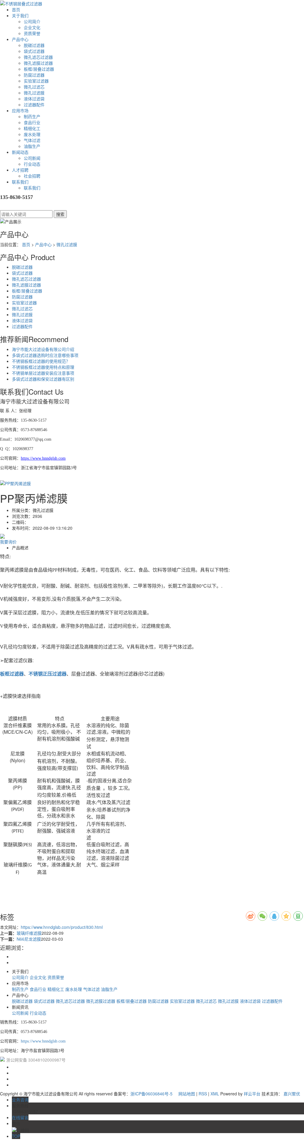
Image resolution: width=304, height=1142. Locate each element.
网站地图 (186, 1094)
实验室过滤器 (36, 81)
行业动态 (32, 164)
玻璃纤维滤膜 (29, 933)
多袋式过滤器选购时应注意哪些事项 (45, 355)
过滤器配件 (34, 104)
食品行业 (32, 122)
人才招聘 (20, 170)
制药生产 (32, 116)
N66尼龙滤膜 (29, 939)
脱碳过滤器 (34, 45)
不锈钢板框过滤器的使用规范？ (41, 361)
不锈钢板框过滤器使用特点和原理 (43, 367)
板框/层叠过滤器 (39, 69)
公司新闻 (32, 158)
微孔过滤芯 (34, 87)
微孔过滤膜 (34, 93)
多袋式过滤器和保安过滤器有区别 (43, 379)
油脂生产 (32, 146)
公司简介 (32, 21)
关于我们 (20, 15)
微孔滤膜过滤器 (38, 63)
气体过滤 (32, 140)
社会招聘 (32, 176)
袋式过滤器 (34, 51)
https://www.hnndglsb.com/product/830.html (62, 927)
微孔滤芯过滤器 (38, 57)
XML (214, 1094)
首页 (16, 9)
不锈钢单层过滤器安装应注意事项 (43, 373)
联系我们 (20, 182)
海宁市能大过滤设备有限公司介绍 (43, 349)
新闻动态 (20, 152)
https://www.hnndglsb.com (43, 1041)
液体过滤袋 (34, 99)
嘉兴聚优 (292, 1094)
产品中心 (20, 39)
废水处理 (32, 134)
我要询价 (8, 542)
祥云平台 (252, 1094)
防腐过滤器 (34, 75)
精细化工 (32, 128)
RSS (203, 1094)
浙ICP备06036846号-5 (151, 1094)
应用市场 (20, 110)
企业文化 (32, 27)
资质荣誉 (32, 33)
